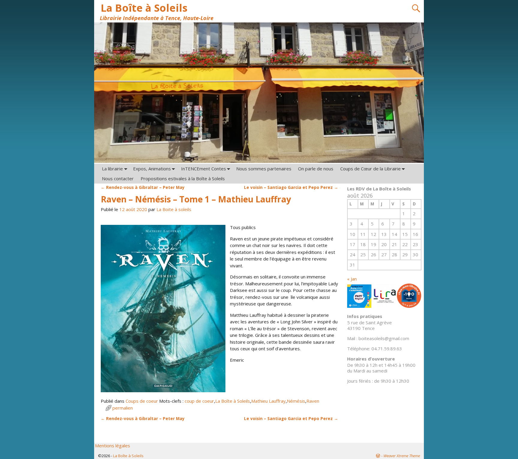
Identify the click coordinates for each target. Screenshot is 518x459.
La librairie (112, 169)
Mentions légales (112, 446)
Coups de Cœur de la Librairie (370, 169)
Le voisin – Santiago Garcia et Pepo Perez (291, 187)
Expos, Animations (152, 169)
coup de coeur (199, 401)
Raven (312, 401)
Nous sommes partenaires (263, 169)
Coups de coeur (142, 401)
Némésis (296, 401)
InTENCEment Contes (203, 169)
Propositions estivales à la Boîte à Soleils (183, 178)
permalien (122, 408)
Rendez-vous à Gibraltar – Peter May (143, 187)
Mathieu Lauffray (268, 401)
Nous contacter (118, 178)
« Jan (352, 279)
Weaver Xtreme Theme (401, 455)
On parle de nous (315, 169)
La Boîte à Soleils (144, 8)
